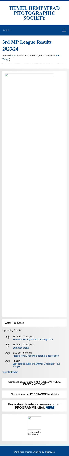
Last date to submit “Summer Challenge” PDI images (36, 365)
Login (13, 55)
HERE (50, 407)
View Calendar (10, 372)
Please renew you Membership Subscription (36, 355)
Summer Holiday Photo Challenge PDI (33, 339)
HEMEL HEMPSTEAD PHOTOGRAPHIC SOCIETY (34, 12)
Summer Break (21, 347)
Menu (6, 30)
